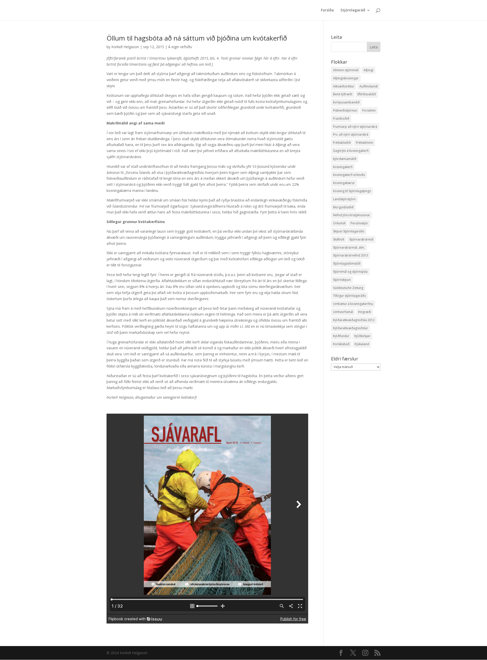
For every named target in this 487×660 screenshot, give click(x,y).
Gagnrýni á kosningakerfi (351, 151)
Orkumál (339, 223)
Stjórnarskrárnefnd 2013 (350, 255)
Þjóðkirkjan (362, 336)
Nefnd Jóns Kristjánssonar (351, 215)
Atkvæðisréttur (343, 86)
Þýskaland (362, 344)
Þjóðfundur (341, 336)
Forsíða (327, 10)
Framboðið (341, 118)
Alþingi (368, 70)
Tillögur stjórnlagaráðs (349, 296)
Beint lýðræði (342, 94)
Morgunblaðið (343, 207)
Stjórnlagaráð (352, 10)
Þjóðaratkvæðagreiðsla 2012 (354, 320)
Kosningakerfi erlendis (349, 175)
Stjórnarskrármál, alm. (349, 247)
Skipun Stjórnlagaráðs (348, 231)
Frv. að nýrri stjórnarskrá (350, 134)
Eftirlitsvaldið (366, 94)
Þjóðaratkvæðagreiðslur (350, 328)
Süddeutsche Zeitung (348, 288)
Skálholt (338, 239)
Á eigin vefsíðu (180, 46)
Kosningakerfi (343, 167)
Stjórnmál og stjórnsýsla (350, 271)
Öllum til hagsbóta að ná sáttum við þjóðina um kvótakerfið (197, 38)
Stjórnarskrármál (361, 239)
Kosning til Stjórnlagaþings (352, 191)
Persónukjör (359, 223)
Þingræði (364, 312)
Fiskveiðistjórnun (345, 110)
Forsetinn (369, 110)
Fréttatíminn (364, 142)
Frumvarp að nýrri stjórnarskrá (355, 126)
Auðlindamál (368, 86)
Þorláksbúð (341, 344)
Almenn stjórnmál (345, 70)
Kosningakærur (344, 183)
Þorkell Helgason (125, 46)
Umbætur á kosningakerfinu (353, 304)
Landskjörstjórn (344, 199)
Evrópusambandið (346, 102)
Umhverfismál (343, 312)
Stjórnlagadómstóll (346, 263)
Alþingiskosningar (346, 78)
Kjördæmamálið (344, 159)
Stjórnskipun (342, 280)
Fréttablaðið (342, 142)
